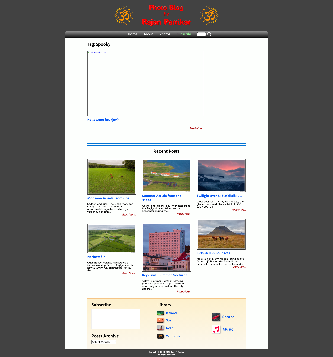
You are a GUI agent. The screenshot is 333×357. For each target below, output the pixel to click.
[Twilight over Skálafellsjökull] (221, 175)
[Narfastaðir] (111, 238)
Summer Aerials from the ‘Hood (161, 197)
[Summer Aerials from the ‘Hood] (166, 175)
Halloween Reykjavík (103, 119)
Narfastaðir (96, 257)
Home (132, 34)
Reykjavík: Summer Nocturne (164, 275)
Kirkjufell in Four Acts (213, 253)
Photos (164, 34)
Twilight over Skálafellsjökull (219, 195)
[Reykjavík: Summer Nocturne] (166, 247)
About (148, 34)
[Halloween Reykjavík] (145, 83)
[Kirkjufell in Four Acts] (221, 234)
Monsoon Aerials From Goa (108, 198)
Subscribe (184, 34)
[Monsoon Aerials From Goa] (111, 177)
